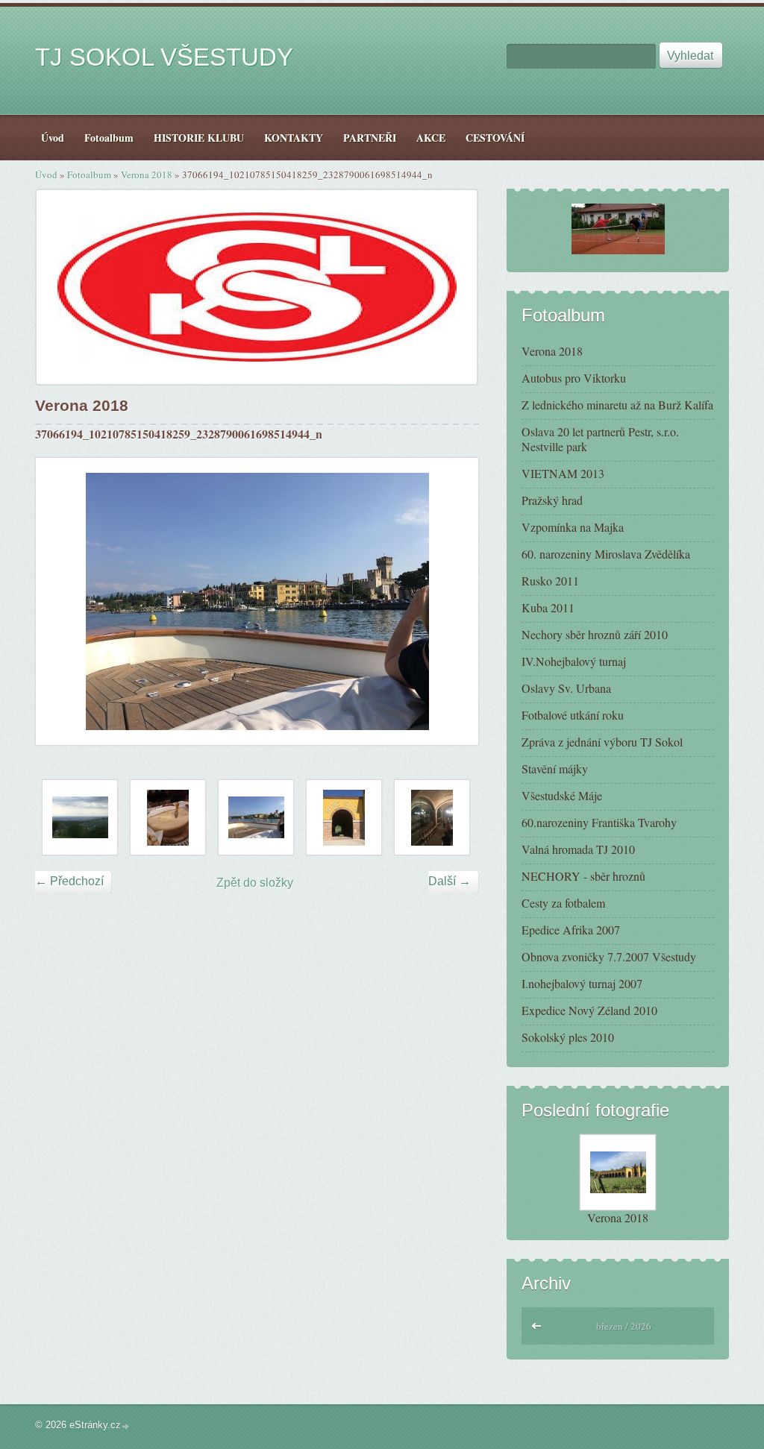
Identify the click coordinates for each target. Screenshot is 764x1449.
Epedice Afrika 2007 (571, 929)
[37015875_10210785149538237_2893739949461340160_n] (80, 817)
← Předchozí (69, 881)
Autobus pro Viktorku (574, 378)
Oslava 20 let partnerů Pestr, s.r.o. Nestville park (600, 439)
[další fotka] (454, 601)
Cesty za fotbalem (563, 903)
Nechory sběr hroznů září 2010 (595, 634)
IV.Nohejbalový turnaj (574, 661)
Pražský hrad (552, 500)
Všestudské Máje (562, 795)
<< (537, 1324)
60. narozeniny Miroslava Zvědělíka (606, 554)
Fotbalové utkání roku (573, 715)
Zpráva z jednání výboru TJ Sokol (602, 741)
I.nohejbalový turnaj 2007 (582, 983)
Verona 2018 (146, 174)
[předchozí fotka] (60, 601)
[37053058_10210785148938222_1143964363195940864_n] (168, 817)
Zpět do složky (254, 882)
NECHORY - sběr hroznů (583, 876)
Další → (449, 881)
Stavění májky (555, 768)
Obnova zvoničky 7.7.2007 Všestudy (609, 956)
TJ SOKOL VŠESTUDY (164, 57)
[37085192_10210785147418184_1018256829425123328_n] (432, 817)
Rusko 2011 (550, 580)
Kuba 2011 (548, 607)
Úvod (46, 174)
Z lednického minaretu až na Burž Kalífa (617, 404)
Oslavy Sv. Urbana (566, 688)
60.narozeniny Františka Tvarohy (599, 822)
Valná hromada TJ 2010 (578, 849)
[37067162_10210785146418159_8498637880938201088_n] (344, 817)
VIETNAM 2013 (563, 473)
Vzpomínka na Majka (573, 527)
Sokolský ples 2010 (568, 1037)
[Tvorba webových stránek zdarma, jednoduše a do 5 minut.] (126, 1426)
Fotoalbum (89, 174)
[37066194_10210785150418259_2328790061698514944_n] (256, 817)
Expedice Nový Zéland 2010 (589, 1010)
